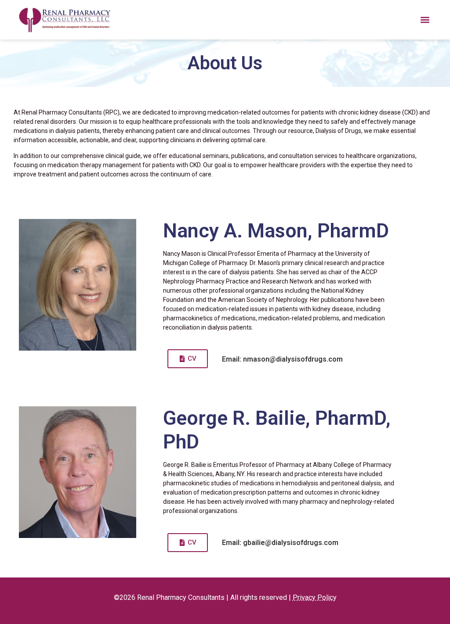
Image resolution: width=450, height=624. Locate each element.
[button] (424, 20)
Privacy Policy (315, 597)
